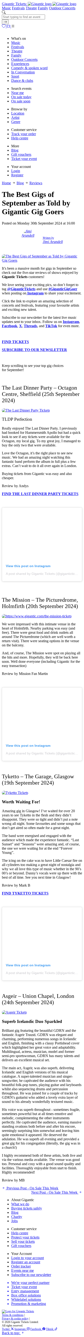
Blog (14, 150)
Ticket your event (24, 159)
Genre (15, 122)
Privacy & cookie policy (15, 1318)
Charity (16, 1217)
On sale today (21, 97)
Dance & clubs (22, 81)
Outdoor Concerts (62, 8)
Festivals (18, 8)
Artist (15, 118)
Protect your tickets (25, 1237)
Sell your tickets (23, 1241)
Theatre (31, 8)
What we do (20, 1204)
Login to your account (27, 1258)
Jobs (14, 1221)
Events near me (22, 1270)
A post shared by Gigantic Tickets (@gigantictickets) (44, 574)
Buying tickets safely (26, 1208)
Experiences (20, 64)
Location (17, 113)
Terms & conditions (13, 1315)
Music (6, 8)
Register (17, 175)
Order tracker (21, 1266)
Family (43, 8)
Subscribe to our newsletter (31, 1275)
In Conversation (23, 72)
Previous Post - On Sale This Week (32, 1188)
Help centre (19, 138)
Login (15, 171)
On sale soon (20, 101)
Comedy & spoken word (29, 68)
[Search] (5, 21)
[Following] (4, 26)
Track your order (23, 134)
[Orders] (9, 26)
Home (6, 183)
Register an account (25, 1262)
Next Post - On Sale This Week (54, 1192)
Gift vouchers (21, 154)
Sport (15, 76)
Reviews (35, 183)
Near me (17, 93)
